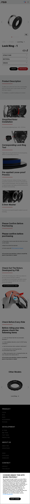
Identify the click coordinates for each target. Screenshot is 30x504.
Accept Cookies (15, 498)
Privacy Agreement (8, 494)
